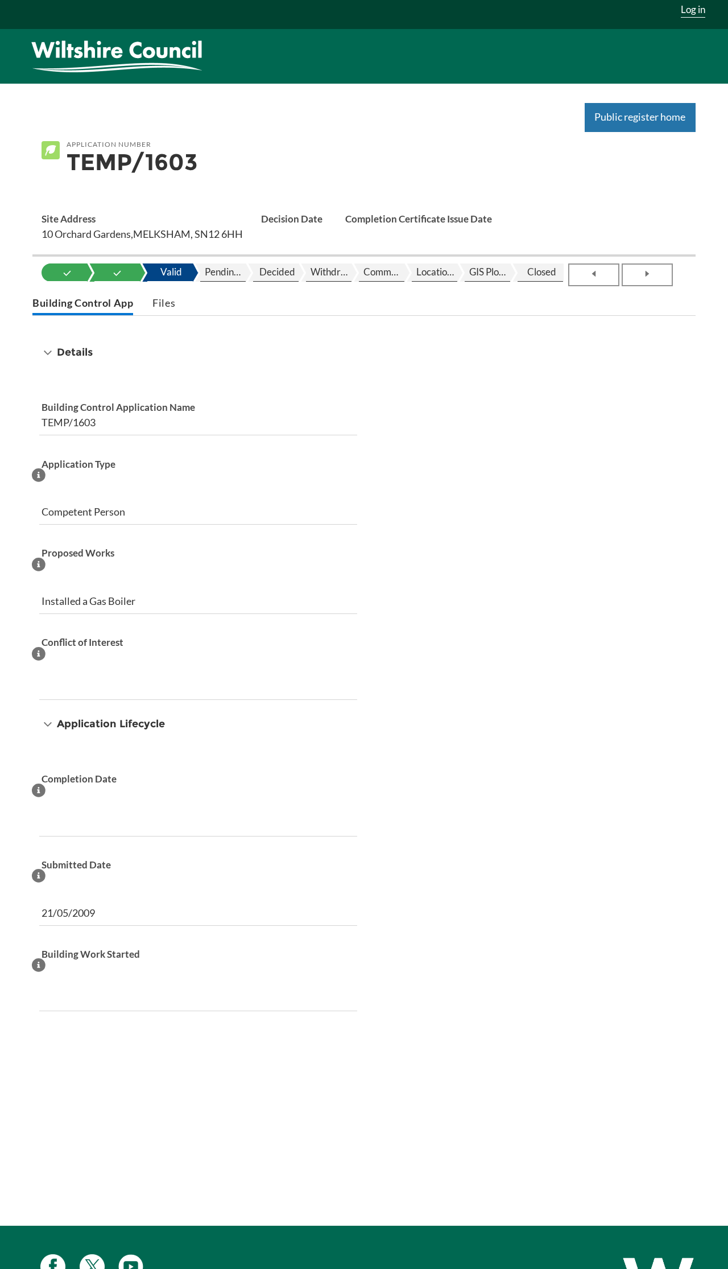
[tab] (82, 304)
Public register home (639, 116)
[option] (67, 272)
